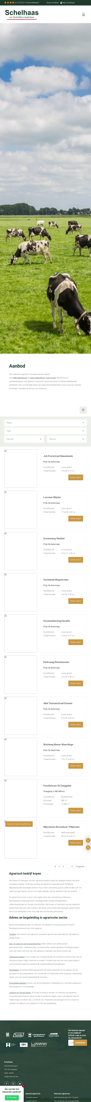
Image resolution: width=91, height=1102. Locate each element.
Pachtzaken (14, 970)
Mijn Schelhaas (68, 3)
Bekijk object (75, 477)
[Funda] (18, 1035)
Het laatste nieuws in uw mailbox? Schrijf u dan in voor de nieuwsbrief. (77, 1034)
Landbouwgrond (31, 1101)
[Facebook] (6, 1083)
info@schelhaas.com (11, 1076)
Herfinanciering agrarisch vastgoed (66, 1097)
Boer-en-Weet (53, 3)
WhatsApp (12, 1097)
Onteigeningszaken (17, 957)
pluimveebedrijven (37, 378)
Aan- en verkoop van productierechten (25, 944)
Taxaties (12, 934)
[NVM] (7, 1035)
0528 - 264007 (9, 1073)
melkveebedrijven (20, 378)
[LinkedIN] (20, 1083)
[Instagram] (13, 1083)
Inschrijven (80, 1043)
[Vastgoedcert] (36, 1035)
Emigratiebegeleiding (17, 983)
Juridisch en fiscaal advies (20, 992)
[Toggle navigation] (83, 14)
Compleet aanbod (32, 1097)
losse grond (51, 378)
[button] (23, 1086)
